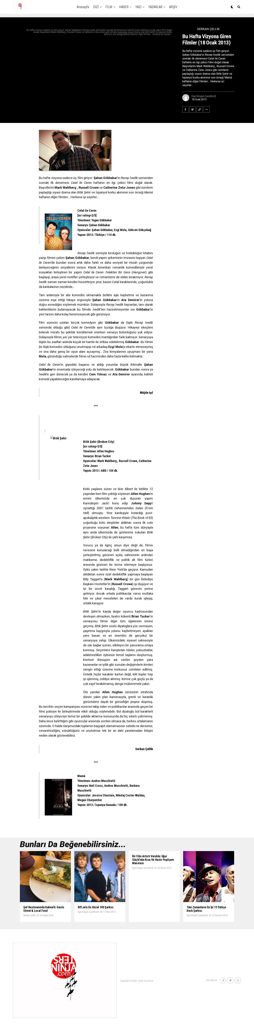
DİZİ (96, 7)
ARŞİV (173, 7)
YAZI (138, 7)
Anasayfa (83, 7)
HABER (124, 7)
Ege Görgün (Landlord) (204, 96)
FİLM (108, 7)
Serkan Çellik (29, 915)
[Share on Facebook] (185, 109)
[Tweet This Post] (192, 109)
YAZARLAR (155, 7)
